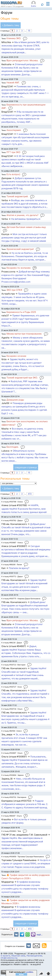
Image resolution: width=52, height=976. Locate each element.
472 (30, 494)
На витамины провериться (25, 219)
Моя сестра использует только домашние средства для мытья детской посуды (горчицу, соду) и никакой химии (24, 237)
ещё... (39, 935)
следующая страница (26, 467)
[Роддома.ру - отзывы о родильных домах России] (11, 3)
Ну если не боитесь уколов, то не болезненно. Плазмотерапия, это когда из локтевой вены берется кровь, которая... (24, 256)
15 (29, 30)
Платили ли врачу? (19, 568)
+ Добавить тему (10, 25)
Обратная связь (18, 956)
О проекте (5, 956)
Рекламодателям (34, 956)
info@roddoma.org (9, 958)
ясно (21, 974)
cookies (29, 972)
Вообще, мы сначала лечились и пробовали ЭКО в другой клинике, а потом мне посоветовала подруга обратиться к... (24, 204)
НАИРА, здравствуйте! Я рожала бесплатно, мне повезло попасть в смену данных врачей (24, 509)
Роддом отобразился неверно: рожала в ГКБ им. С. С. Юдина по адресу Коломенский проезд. (24, 804)
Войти (33, 6)
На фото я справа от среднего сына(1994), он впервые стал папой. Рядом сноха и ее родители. (25, 863)
